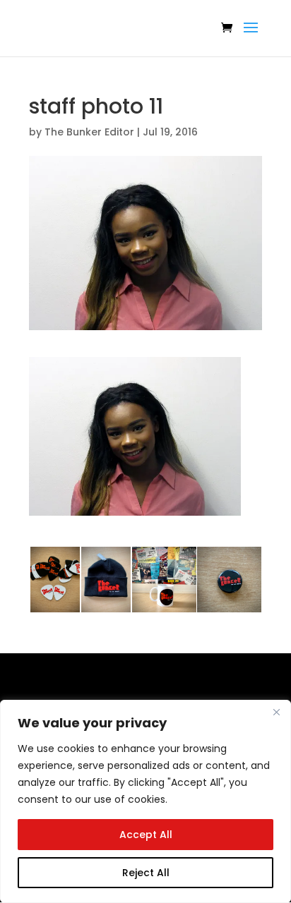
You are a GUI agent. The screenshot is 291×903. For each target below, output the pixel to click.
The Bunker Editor (89, 132)
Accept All (145, 835)
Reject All (146, 873)
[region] (145, 801)
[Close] (276, 711)
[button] (135, 436)
